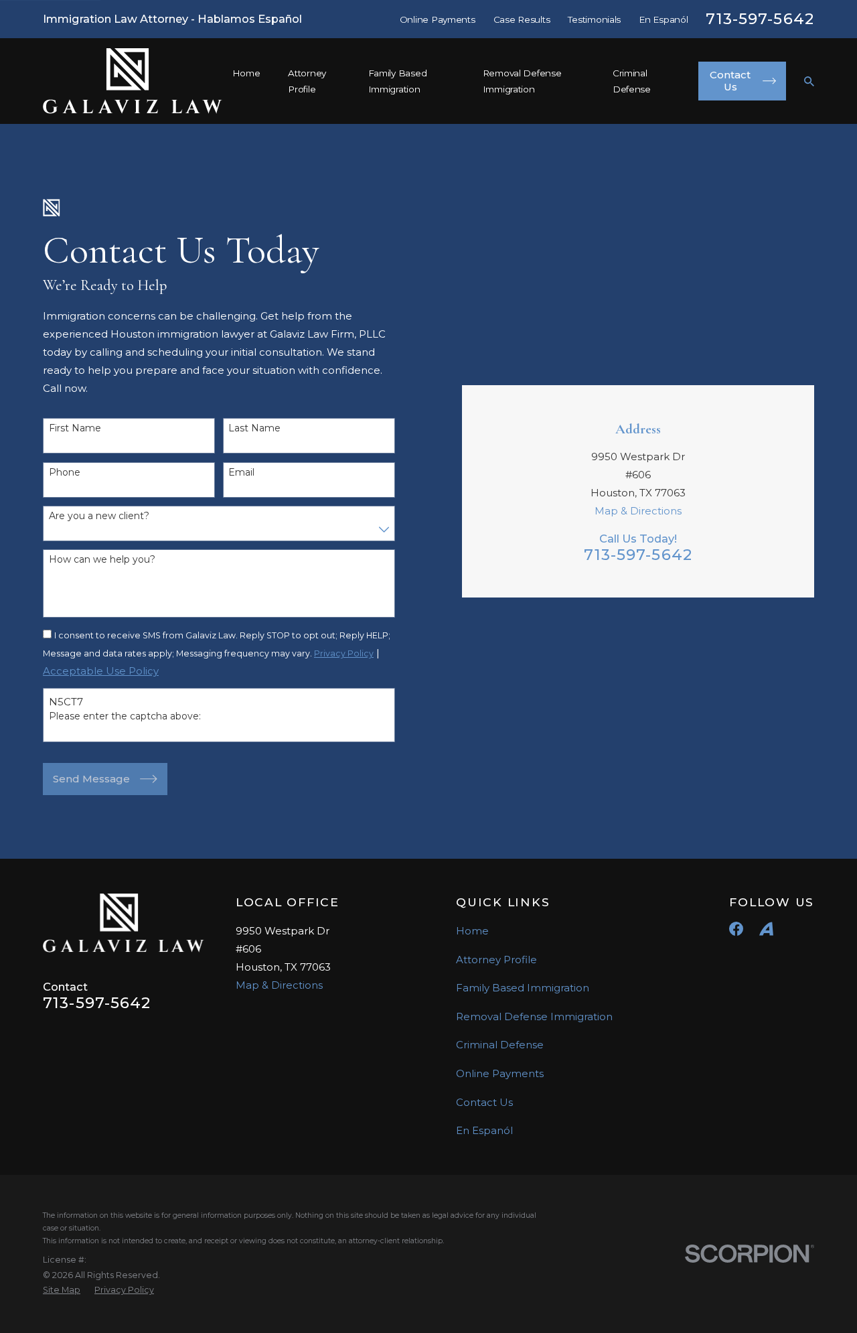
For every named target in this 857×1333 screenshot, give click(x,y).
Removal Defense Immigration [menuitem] (522, 81)
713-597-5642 (760, 19)
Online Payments (437, 19)
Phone (64, 472)
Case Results (521, 19)
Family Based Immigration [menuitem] (397, 81)
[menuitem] (61, 1290)
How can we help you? (102, 559)
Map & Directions (638, 510)
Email (241, 472)
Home (472, 930)
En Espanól (663, 19)
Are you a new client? (99, 516)
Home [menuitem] (246, 73)
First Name (75, 428)
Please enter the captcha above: (125, 716)
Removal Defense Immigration (534, 1016)
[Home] (132, 81)
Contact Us (484, 1102)
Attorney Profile (496, 959)
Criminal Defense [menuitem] (632, 81)
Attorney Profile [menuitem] (307, 81)
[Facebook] (736, 929)
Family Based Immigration (522, 987)
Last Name (254, 428)
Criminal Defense (500, 1044)
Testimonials (594, 19)
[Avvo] (766, 929)
